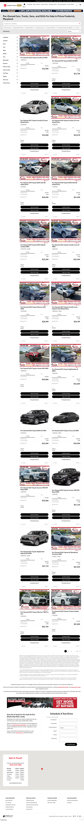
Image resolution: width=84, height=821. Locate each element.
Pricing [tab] (27, 63)
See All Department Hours (15, 783)
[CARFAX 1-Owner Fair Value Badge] (54, 327)
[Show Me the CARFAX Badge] (22, 265)
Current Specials (9, 809)
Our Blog (69, 802)
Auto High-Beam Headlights (66, 27)
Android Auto (40, 27)
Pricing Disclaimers (34, 89)
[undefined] (42, 702)
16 (76, 651)
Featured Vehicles (10, 807)
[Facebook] (74, 816)
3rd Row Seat (8, 27)
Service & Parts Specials (31, 802)
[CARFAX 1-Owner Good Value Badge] (54, 203)
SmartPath (29, 4)
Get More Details (34, 83)
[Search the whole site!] (80, 4)
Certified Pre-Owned (10, 804)
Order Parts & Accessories (32, 804)
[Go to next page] (80, 651)
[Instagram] (78, 816)
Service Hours (29, 809)
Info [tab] (42, 63)
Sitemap (66, 816)
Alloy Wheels (30, 27)
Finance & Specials (62, 4)
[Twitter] (76, 816)
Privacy (70, 816)
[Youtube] (80, 816)
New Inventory (36, 4)
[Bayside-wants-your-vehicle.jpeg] (42, 702)
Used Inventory (44, 4)
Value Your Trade (34, 86)
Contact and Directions (72, 800)
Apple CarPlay (51, 27)
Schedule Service (53, 4)
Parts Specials (29, 807)
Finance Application (52, 800)
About (24, 6)
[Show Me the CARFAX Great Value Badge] (22, 141)
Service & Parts (70, 4)
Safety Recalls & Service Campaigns (56, 816)
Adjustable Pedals (18, 27)
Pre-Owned (8, 802)
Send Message (71, 744)
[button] (34, 59)
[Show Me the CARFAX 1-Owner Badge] (54, 79)
